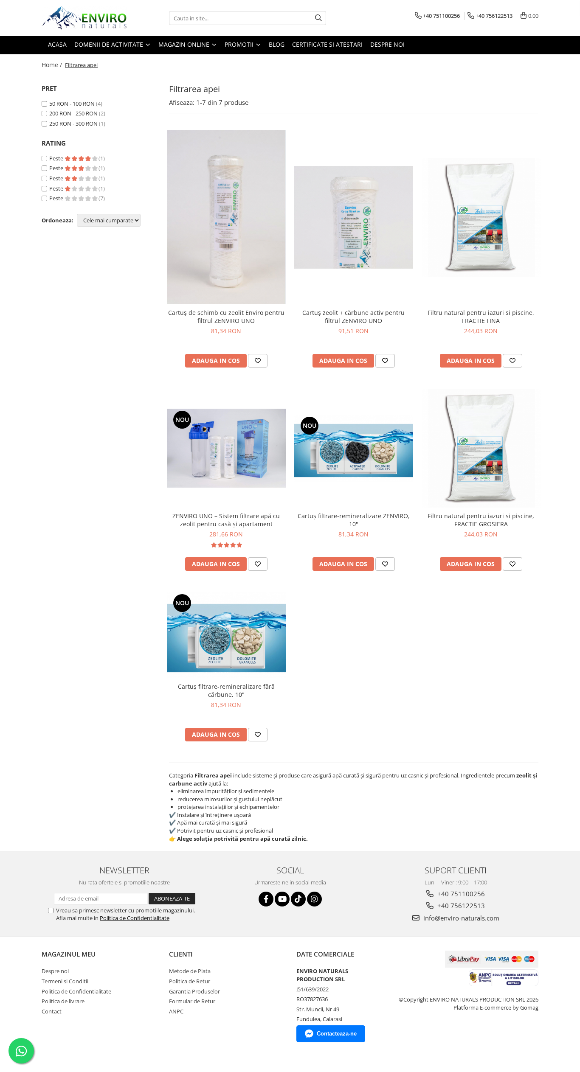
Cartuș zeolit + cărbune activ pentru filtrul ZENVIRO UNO (353, 317)
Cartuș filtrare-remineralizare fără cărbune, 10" (226, 690)
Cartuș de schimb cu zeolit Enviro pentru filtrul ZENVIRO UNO (226, 317)
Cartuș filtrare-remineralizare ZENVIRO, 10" (354, 520)
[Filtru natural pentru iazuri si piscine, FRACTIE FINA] (481, 217)
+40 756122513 (460, 905)
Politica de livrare (63, 1001)
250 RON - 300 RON (73, 123)
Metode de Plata (190, 971)
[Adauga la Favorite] (257, 361)
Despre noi (55, 971)
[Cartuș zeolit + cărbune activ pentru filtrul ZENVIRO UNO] (353, 217)
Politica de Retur (189, 981)
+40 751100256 (460, 894)
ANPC (176, 1011)
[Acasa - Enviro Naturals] (84, 18)
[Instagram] (314, 899)
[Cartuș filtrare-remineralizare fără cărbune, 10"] (226, 635)
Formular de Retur (192, 1001)
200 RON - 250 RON (73, 113)
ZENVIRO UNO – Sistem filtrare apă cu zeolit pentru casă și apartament (226, 520)
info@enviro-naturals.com (460, 918)
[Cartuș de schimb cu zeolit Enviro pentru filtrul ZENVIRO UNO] (226, 217)
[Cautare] (318, 18)
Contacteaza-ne (337, 1033)
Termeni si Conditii (65, 981)
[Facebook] (266, 899)
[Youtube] (282, 899)
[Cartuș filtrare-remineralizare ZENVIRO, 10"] (353, 448)
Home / (53, 65)
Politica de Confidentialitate (134, 918)
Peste (57, 158)
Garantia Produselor (194, 991)
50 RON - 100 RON (72, 103)
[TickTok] (298, 899)
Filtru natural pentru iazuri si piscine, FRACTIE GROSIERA (481, 520)
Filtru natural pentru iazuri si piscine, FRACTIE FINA (481, 317)
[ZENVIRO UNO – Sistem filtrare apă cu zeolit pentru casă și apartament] (226, 448)
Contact (52, 1011)
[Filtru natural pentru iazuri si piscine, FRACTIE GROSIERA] (481, 448)
